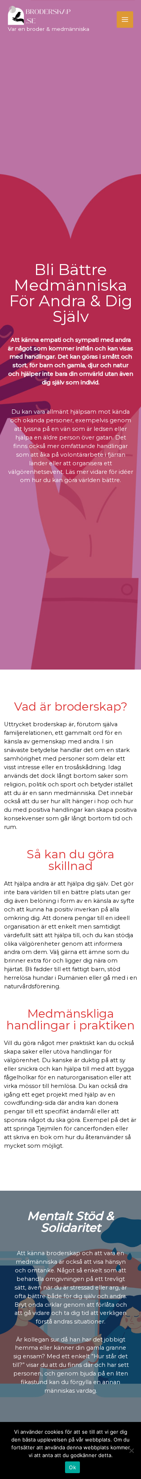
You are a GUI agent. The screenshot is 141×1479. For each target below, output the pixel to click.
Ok (72, 1467)
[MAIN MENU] (125, 19)
